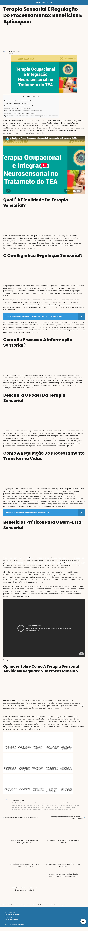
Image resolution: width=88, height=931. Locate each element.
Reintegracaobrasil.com (44, 3)
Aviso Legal (8, 917)
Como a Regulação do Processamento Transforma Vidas (23, 111)
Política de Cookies (11, 919)
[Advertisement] (44, 38)
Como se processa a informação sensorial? (18, 106)
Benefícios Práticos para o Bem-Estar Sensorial (20, 113)
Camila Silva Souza (14, 51)
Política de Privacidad (12, 915)
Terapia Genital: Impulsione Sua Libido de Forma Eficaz (22, 817)
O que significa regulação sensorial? (16, 103)
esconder (35, 97)
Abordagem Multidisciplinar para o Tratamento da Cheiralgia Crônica (67, 817)
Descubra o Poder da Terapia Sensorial (17, 108)
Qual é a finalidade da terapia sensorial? (17, 101)
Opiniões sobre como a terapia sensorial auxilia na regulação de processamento (31, 116)
